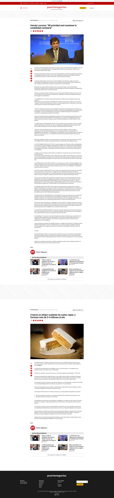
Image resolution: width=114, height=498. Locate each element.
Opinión (41, 3)
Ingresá (91, 8)
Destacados (25, 3)
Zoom (45, 3)
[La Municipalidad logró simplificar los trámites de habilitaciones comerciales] (35, 271)
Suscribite (82, 8)
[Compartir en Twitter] (38, 31)
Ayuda (63, 492)
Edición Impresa (90, 3)
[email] (40, 31)
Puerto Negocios (41, 252)
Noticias (37, 3)
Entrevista (31, 3)
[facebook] (36, 31)
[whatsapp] (33, 31)
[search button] (21, 3)
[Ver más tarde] (31, 31)
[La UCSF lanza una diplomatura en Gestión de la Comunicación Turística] (62, 262)
